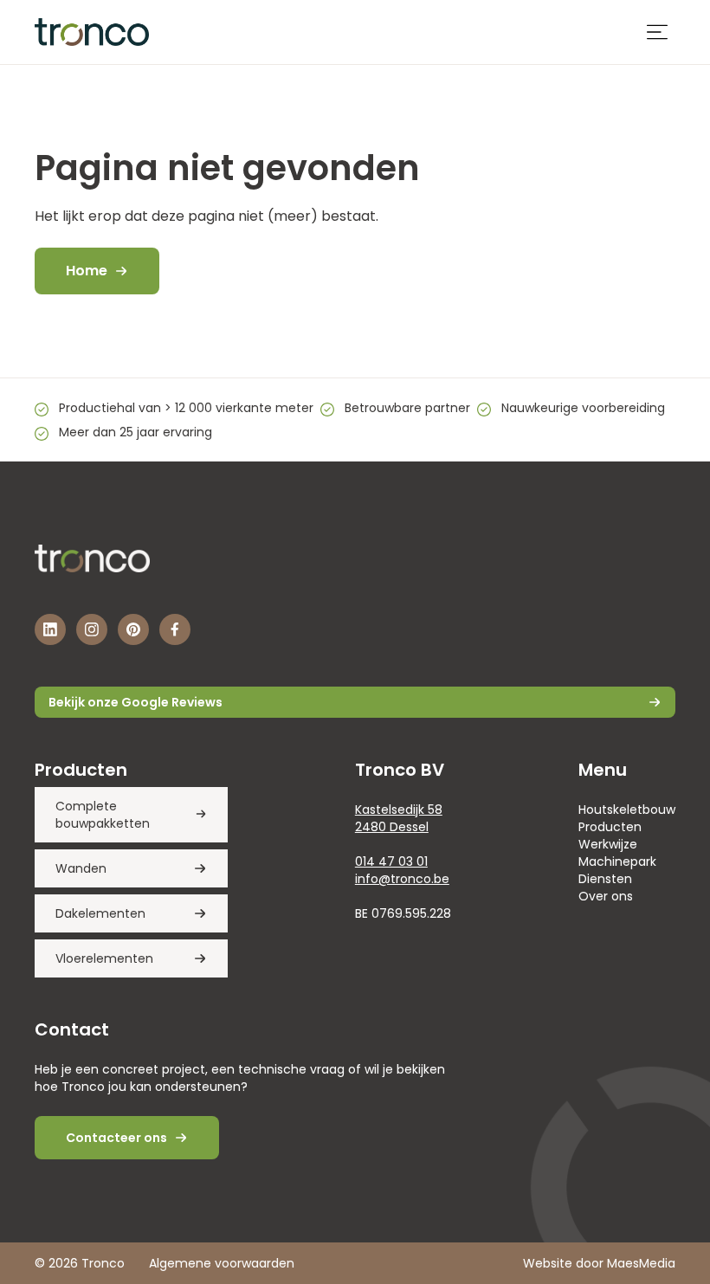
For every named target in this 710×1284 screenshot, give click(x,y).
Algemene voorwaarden (221, 1263)
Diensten (605, 878)
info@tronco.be (402, 878)
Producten (610, 827)
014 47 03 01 (391, 861)
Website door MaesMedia (599, 1263)
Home (86, 271)
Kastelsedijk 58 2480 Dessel (398, 818)
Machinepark (617, 861)
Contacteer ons (116, 1137)
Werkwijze (607, 844)
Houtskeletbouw (626, 809)
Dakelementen (100, 913)
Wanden (80, 868)
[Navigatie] (657, 32)
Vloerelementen (104, 958)
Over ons (605, 896)
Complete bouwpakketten (102, 814)
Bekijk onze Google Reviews (135, 702)
